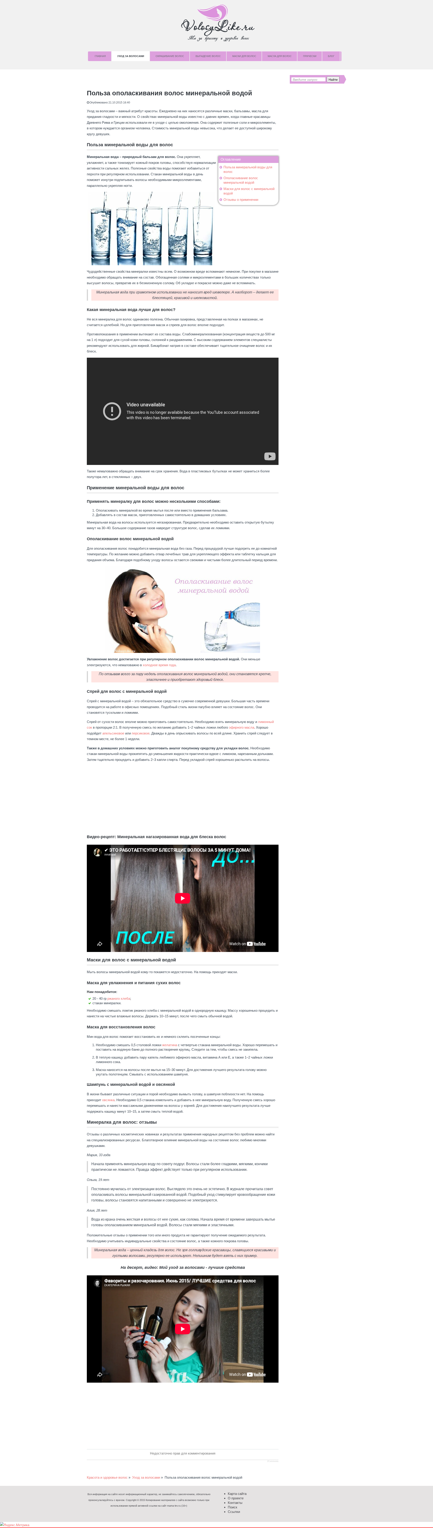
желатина (169, 1045)
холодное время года (159, 665)
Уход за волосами (130, 56)
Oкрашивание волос (170, 56)
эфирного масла (241, 727)
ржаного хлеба (118, 998)
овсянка (108, 1100)
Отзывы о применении (240, 199)
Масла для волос (280, 56)
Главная (100, 56)
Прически (309, 56)
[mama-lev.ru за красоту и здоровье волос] (216, 22)
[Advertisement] (183, 797)
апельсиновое (113, 733)
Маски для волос (244, 56)
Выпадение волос (208, 56)
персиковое (141, 733)
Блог (331, 56)
